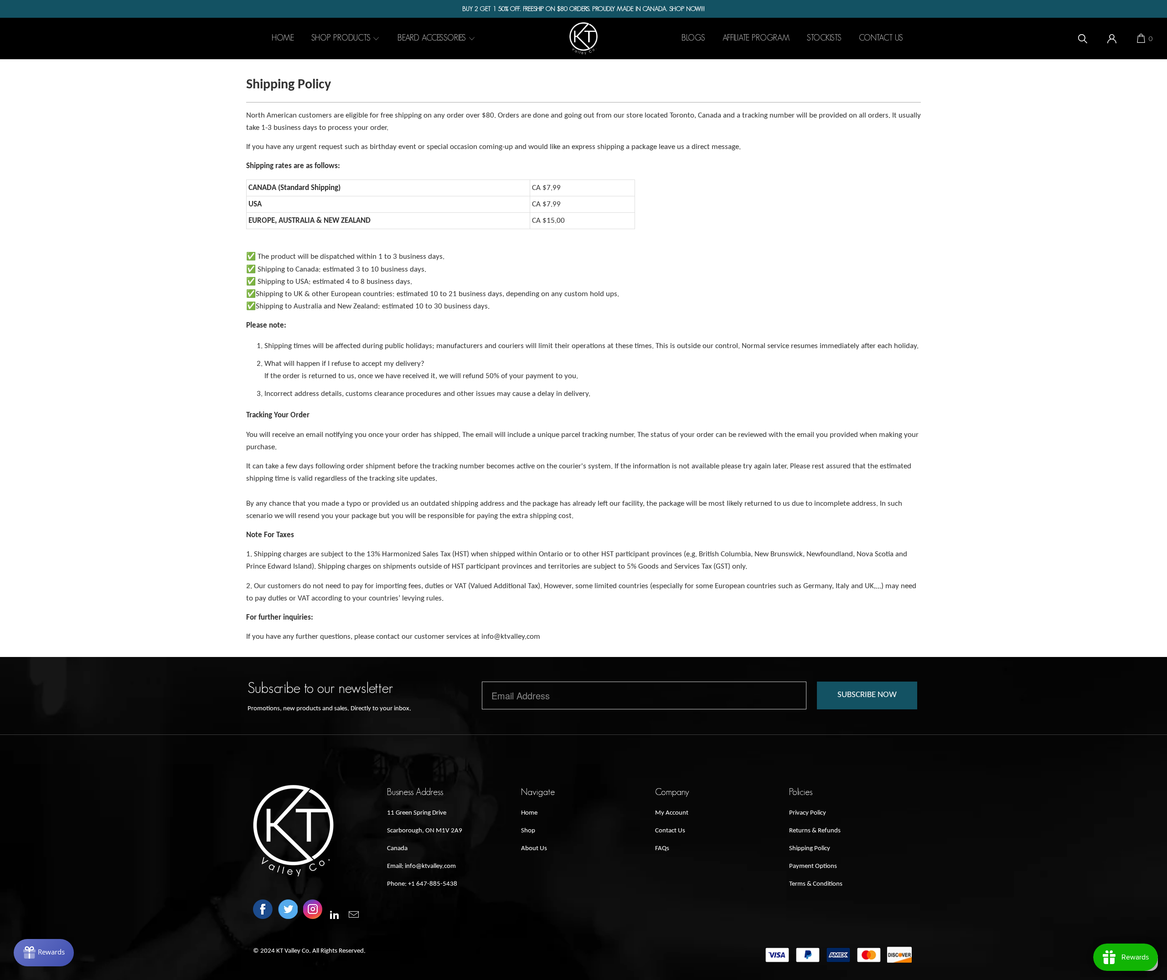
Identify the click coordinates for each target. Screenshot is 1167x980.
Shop (528, 830)
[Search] (1082, 38)
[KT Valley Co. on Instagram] (313, 910)
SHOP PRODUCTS (342, 37)
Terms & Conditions (815, 884)
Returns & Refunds (815, 830)
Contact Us (670, 830)
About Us (534, 848)
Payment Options (813, 866)
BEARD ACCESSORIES (433, 37)
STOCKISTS (824, 37)
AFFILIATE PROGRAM (756, 37)
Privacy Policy (807, 813)
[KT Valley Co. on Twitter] (288, 910)
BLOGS (693, 37)
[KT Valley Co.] (583, 38)
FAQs (662, 848)
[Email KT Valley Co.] (354, 915)
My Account (671, 813)
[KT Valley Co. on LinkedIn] (335, 915)
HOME (283, 37)
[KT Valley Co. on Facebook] (263, 910)
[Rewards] (44, 952)
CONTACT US (881, 37)
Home (529, 813)
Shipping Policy (809, 848)
